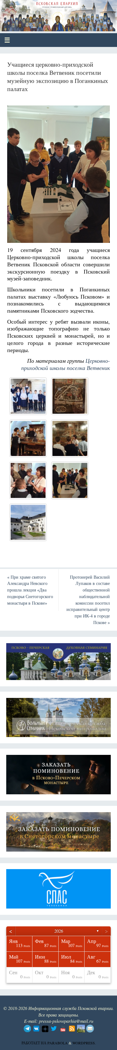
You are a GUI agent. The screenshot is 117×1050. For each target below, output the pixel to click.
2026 (58, 931)
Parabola (57, 1042)
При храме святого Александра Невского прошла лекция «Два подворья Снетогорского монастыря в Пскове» (30, 590)
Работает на (34, 1042)
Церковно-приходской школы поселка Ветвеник (65, 364)
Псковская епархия (50, 13)
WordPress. (84, 1042)
